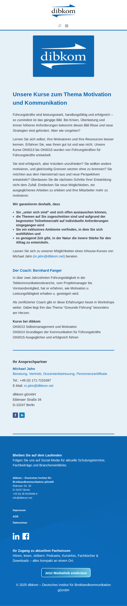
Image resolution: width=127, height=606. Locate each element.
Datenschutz (20, 522)
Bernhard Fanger (47, 270)
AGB (15, 516)
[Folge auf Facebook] (15, 415)
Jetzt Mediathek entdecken (66, 573)
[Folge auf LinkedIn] (22, 415)
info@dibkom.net (22, 497)
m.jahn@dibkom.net (49, 256)
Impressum (19, 510)
